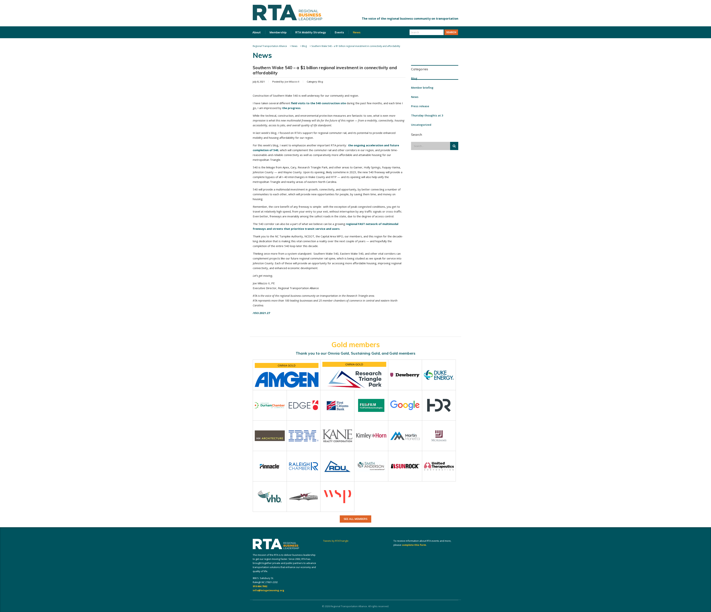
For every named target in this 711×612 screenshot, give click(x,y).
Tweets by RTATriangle (335, 540)
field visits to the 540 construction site (318, 103)
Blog (414, 78)
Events (339, 32)
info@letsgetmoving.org (268, 590)
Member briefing (422, 87)
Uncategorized (421, 124)
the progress (291, 108)
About (256, 32)
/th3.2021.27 (261, 313)
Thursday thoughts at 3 (427, 115)
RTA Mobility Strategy (310, 32)
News (356, 32)
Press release (420, 106)
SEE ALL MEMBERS (355, 519)
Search (451, 32)
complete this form (414, 545)
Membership (278, 32)
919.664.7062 (260, 586)
